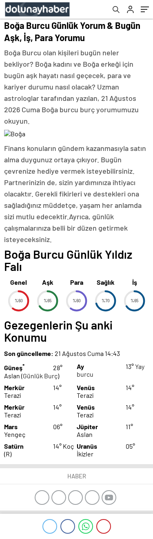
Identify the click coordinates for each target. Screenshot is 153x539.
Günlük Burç (40, 376)
